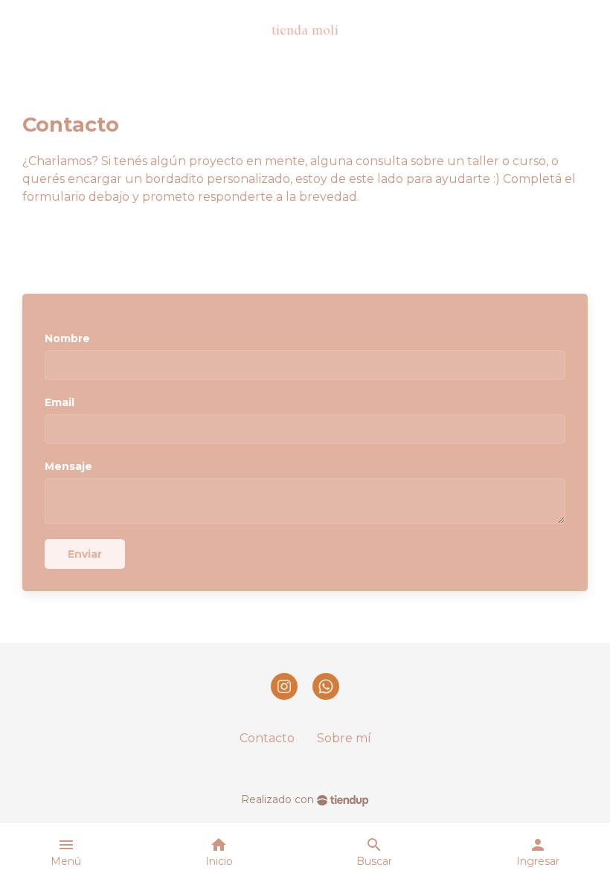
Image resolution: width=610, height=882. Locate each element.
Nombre (67, 338)
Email (59, 402)
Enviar (85, 554)
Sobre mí (344, 738)
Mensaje (68, 466)
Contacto (267, 738)
